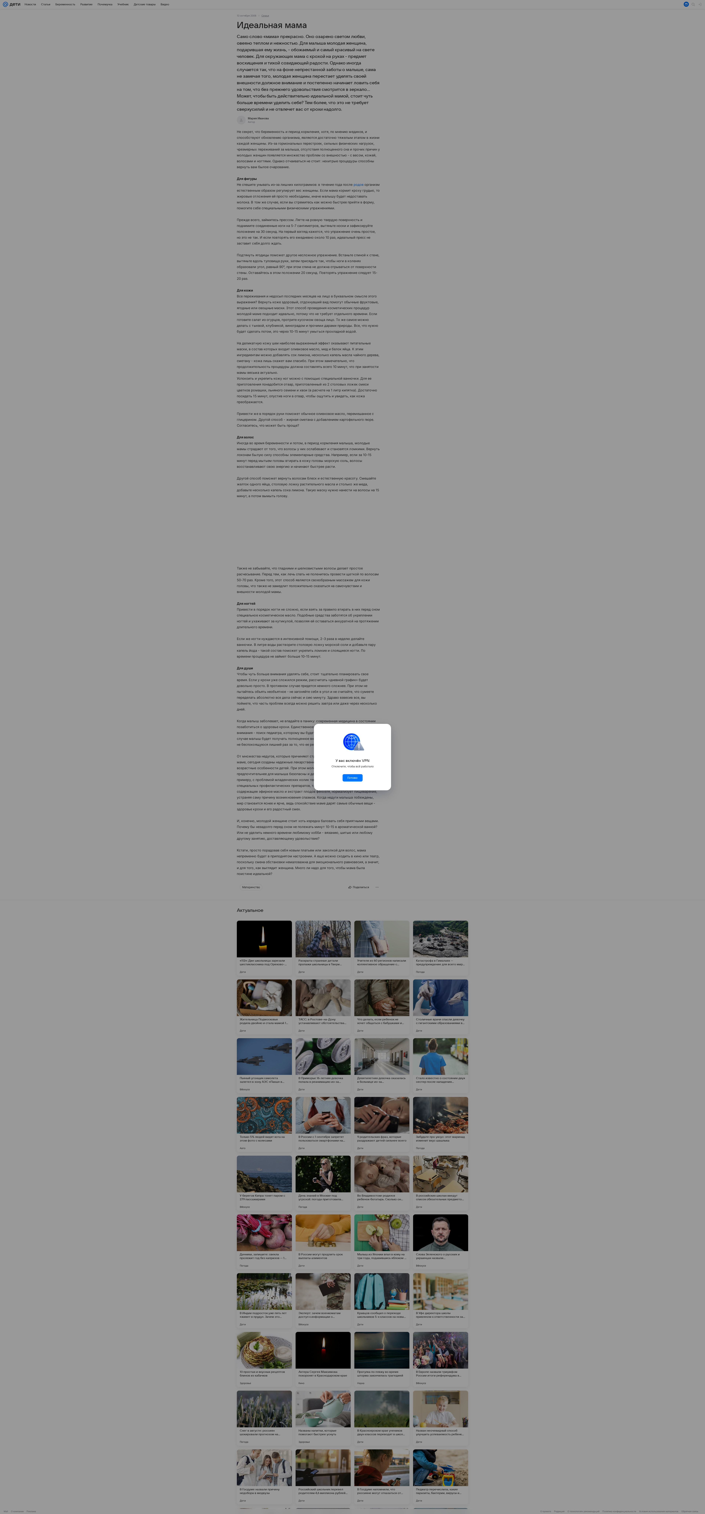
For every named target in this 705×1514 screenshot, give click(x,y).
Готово (352, 777)
